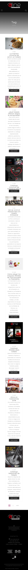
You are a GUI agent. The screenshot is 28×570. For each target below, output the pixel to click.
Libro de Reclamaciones (14, 528)
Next (17, 505)
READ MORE (14, 90)
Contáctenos (14, 530)
